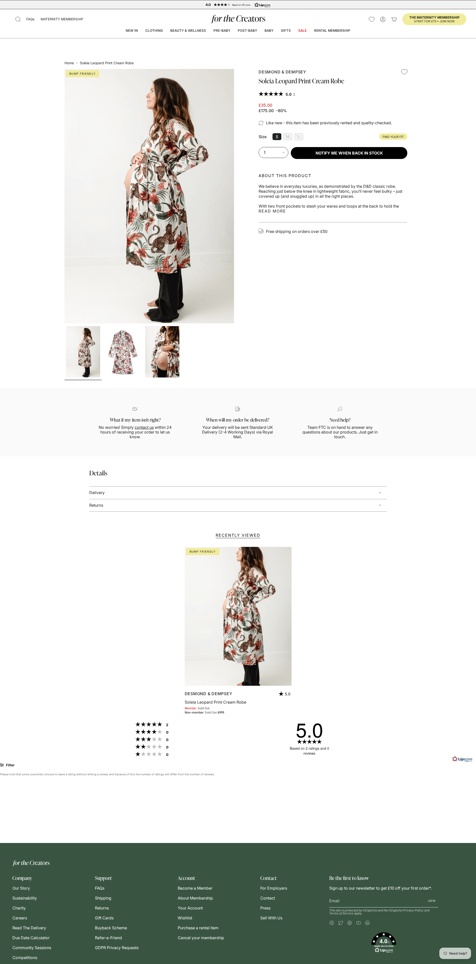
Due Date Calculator (31, 937)
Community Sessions (31, 947)
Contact (267, 898)
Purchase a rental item (198, 927)
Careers (19, 917)
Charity (19, 907)
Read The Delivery (29, 927)
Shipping (103, 898)
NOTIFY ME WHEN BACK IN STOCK (349, 153)
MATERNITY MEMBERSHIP (62, 19)
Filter (10, 765)
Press (265, 907)
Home (69, 63)
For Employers (273, 888)
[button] (18, 19)
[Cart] (394, 19)
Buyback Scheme (111, 927)
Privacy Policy (413, 910)
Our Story (21, 888)
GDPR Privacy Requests (117, 947)
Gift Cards (104, 917)
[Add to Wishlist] (404, 72)
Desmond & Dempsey (282, 71)
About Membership (195, 898)
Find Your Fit (393, 136)
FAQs (30, 19)
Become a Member (195, 888)
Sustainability (24, 898)
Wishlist (185, 917)
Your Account (190, 907)
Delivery (97, 492)
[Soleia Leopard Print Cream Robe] (238, 616)
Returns (96, 505)
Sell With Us (271, 917)
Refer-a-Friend (108, 937)
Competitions (24, 957)
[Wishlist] (371, 19)
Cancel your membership (201, 937)
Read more (272, 211)
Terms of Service (341, 913)
